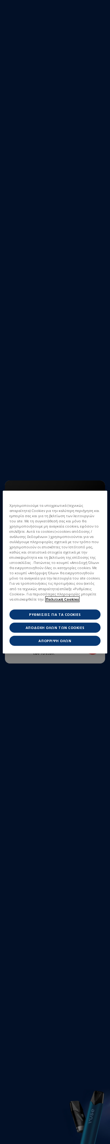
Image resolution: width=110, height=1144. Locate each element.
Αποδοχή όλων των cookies (55, 627)
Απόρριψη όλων (54, 640)
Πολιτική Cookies (62, 599)
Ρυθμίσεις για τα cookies (55, 614)
